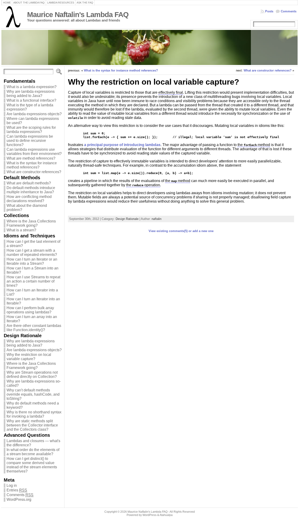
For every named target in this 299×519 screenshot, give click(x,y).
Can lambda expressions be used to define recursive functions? (30, 140)
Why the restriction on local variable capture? (29, 357)
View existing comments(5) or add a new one (181, 231)
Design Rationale (127, 219)
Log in (12, 485)
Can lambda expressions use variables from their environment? (34, 151)
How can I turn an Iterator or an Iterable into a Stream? (32, 261)
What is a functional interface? (31, 100)
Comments (288, 11)
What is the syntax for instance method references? (32, 165)
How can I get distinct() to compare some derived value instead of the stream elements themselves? (32, 465)
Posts (269, 11)
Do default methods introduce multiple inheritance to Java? (31, 190)
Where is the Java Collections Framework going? (31, 223)
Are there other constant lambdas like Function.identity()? (34, 328)
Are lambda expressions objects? (34, 114)
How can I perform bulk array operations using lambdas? (30, 310)
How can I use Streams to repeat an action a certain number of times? (33, 281)
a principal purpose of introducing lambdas (122, 145)
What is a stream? (21, 230)
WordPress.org (19, 499)
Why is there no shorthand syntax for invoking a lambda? (34, 414)
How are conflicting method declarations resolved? (29, 199)
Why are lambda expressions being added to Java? (31, 93)
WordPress (149, 515)
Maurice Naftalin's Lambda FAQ (77, 15)
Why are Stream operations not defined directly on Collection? (32, 374)
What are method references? (31, 158)
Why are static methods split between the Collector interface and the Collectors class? (32, 425)
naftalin (156, 219)
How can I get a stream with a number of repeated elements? (32, 252)
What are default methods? (29, 183)
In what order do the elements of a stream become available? (33, 452)
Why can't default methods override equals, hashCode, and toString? (33, 394)
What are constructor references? (34, 172)
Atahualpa (166, 515)
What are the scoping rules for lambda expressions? (31, 129)
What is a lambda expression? (32, 87)
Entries (17, 490)
